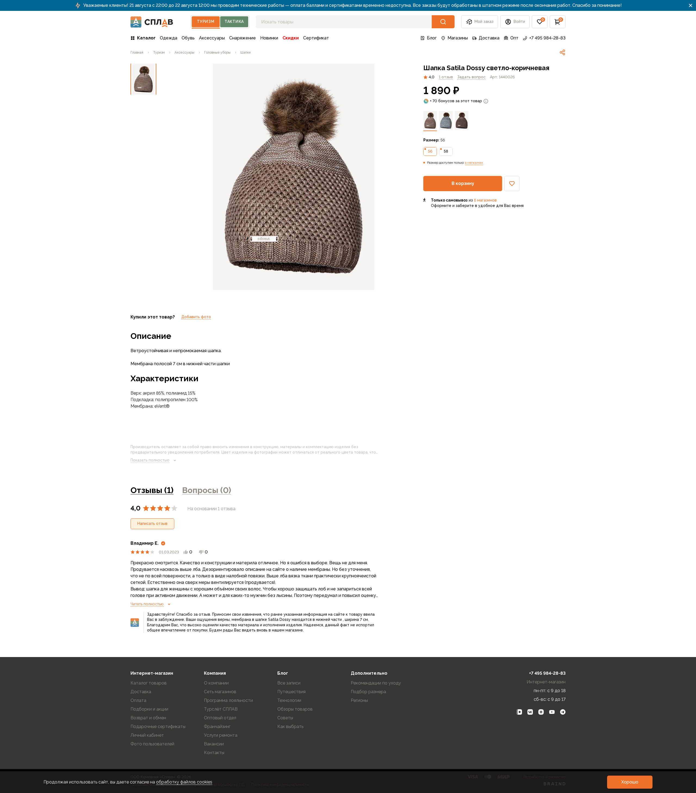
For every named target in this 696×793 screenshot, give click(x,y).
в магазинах (474, 163)
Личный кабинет (147, 735)
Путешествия (291, 691)
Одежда (168, 38)
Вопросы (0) (206, 490)
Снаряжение (242, 38)
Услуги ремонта (220, 735)
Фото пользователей (152, 743)
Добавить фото (196, 317)
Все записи (288, 683)
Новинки (269, 38)
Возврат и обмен (148, 717)
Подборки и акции (149, 709)
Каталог (146, 38)
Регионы (359, 700)
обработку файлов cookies (184, 782)
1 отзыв (446, 77)
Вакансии (214, 743)
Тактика (234, 21)
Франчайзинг (217, 726)
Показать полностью (149, 460)
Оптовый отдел (220, 717)
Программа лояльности (228, 700)
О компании (216, 683)
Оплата (138, 700)
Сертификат (316, 38)
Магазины (458, 38)
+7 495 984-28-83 (547, 38)
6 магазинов (485, 200)
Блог (432, 38)
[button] (540, 21)
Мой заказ (483, 21)
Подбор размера (368, 691)
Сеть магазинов (220, 691)
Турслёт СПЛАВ (221, 709)
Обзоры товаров (295, 709)
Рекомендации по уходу (376, 683)
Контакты (214, 752)
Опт (514, 38)
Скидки (290, 38)
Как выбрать (290, 726)
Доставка (489, 38)
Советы (285, 717)
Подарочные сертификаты (157, 726)
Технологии (289, 700)
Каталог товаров (148, 683)
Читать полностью (147, 604)
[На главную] (151, 21)
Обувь (188, 38)
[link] (562, 52)
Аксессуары (212, 38)
